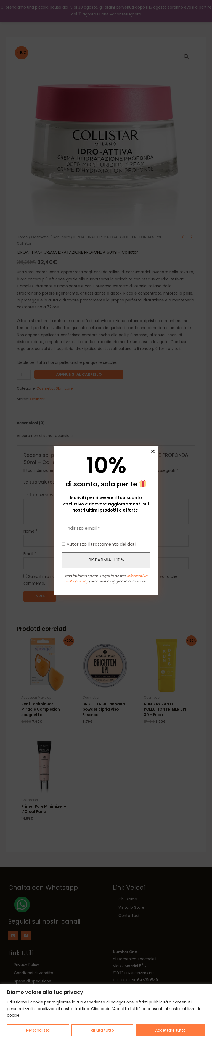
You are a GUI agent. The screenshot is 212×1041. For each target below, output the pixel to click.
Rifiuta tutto (102, 1030)
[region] (106, 1012)
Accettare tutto (170, 1030)
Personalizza (38, 1030)
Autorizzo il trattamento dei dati (100, 544)
